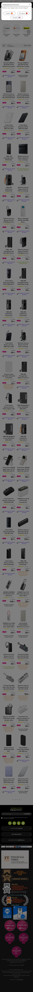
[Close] (30, 4)
